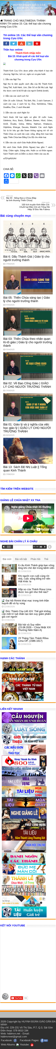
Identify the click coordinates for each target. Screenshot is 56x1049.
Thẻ (46, 559)
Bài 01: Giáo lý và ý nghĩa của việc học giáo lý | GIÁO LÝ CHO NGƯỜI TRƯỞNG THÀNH (27, 428)
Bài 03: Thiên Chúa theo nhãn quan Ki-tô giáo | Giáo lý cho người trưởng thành (27, 342)
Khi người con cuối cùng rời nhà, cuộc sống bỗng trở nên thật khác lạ (34, 579)
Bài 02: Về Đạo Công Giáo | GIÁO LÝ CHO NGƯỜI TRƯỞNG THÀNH (27, 385)
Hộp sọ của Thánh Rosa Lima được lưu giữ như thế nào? (34, 590)
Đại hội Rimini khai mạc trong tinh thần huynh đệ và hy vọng (25, 602)
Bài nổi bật (21, 559)
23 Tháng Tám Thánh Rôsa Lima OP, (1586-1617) (33, 639)
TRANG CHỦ (10, 20)
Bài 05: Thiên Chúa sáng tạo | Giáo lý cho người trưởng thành (26, 299)
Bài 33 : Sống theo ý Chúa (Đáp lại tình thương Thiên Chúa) (21, 198)
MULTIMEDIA (27, 20)
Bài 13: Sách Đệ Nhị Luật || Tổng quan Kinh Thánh (25, 468)
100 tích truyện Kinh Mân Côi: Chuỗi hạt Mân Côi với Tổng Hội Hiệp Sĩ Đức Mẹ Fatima (34, 206)
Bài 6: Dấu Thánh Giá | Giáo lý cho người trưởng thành (26, 258)
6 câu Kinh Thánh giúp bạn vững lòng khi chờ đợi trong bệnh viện (36, 566)
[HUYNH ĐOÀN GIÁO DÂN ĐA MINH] (28, 7)
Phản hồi (35, 559)
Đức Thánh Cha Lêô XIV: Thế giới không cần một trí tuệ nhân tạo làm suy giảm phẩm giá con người (26, 614)
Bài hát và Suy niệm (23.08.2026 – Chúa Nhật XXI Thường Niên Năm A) (34, 627)
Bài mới (7, 559)
